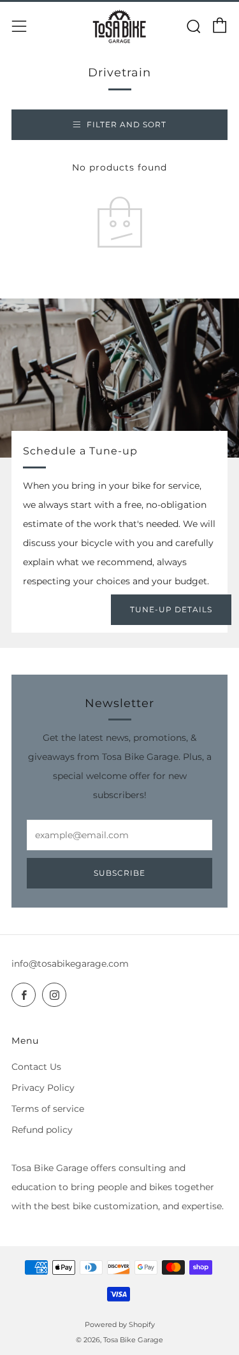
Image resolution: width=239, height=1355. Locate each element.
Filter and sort (126, 124)
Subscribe (119, 873)
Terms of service (47, 1108)
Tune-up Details (171, 609)
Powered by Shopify (120, 1324)
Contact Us (36, 1066)
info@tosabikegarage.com (70, 963)
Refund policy (42, 1129)
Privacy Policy (43, 1087)
